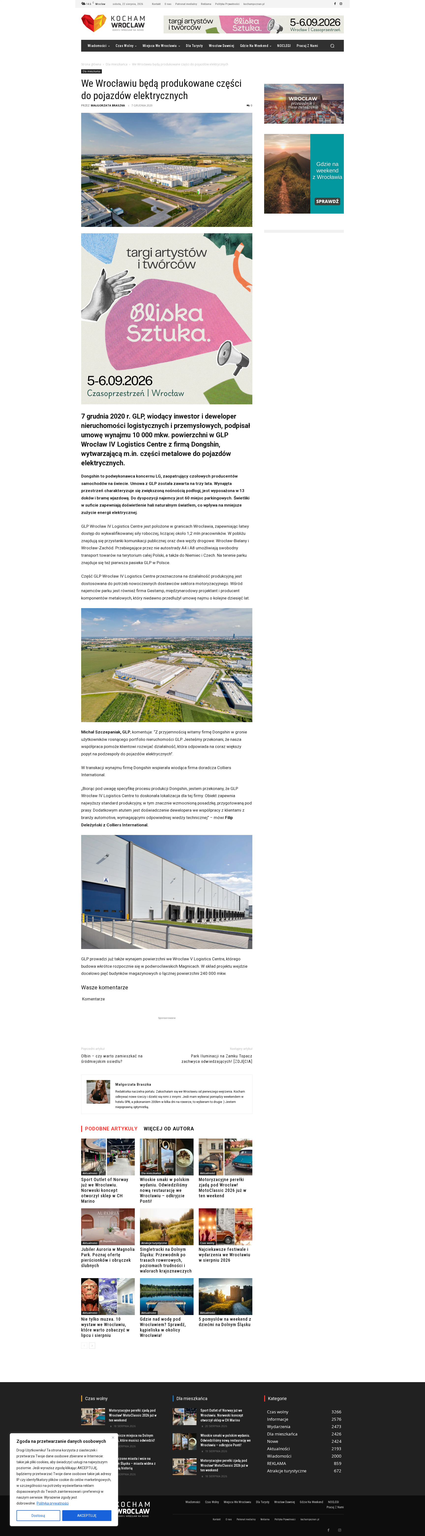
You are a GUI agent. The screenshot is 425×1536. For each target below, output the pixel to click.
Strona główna (91, 64)
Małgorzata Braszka (108, 105)
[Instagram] (341, 4)
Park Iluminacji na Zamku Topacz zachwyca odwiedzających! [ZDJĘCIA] (217, 1058)
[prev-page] (84, 1346)
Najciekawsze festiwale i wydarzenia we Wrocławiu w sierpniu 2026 (224, 1255)
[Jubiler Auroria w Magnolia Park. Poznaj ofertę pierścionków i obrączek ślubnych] (108, 1226)
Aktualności (90, 1173)
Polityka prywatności (53, 1503)
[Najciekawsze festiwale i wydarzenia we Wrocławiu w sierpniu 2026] (225, 1226)
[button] (332, 46)
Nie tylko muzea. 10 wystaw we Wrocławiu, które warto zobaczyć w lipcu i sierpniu (105, 1327)
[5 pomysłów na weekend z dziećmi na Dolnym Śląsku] (225, 1296)
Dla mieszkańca (116, 64)
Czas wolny (207, 1243)
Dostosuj (38, 1516)
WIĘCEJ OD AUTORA (169, 1129)
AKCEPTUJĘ (86, 1516)
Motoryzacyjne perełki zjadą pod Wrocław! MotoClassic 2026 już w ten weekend (222, 1187)
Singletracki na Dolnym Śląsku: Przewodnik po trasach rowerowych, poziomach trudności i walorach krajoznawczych (166, 1260)
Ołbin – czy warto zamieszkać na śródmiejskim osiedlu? (112, 1058)
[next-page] (92, 1346)
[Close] (113, 1437)
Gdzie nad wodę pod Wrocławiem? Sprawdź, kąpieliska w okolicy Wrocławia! (163, 1327)
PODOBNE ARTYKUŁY (111, 1129)
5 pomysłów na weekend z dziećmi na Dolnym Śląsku (225, 1322)
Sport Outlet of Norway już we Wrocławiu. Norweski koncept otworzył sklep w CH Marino (104, 1190)
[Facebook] (335, 4)
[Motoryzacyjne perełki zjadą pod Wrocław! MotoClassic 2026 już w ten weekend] (225, 1157)
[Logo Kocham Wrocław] (121, 1509)
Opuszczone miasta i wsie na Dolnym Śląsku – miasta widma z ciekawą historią (132, 1463)
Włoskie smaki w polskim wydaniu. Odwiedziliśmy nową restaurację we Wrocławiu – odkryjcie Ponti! (164, 1190)
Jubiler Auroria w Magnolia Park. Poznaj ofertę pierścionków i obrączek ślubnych (108, 1257)
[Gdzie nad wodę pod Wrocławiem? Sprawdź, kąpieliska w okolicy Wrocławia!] (167, 1296)
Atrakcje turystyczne (154, 1243)
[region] (64, 1479)
